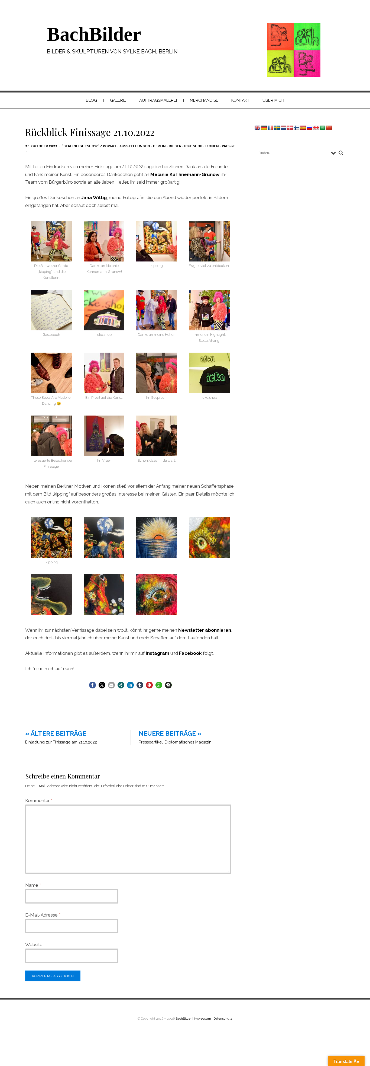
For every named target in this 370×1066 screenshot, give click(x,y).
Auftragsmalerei (158, 100)
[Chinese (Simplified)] (329, 127)
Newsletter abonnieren (204, 630)
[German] (264, 127)
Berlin (159, 146)
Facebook (190, 653)
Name (33, 885)
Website (34, 944)
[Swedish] (277, 127)
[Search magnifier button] (341, 153)
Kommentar (39, 800)
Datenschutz (222, 1018)
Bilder (175, 146)
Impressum (202, 1018)
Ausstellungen (134, 146)
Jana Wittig (94, 197)
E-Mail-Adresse (42, 915)
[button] (92, 685)
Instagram (157, 653)
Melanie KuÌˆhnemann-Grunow (184, 174)
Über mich (273, 100)
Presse (228, 146)
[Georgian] (316, 127)
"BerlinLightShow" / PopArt (89, 146)
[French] (271, 127)
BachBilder (94, 34)
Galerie (118, 100)
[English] (258, 127)
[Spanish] (303, 127)
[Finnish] (297, 127)
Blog (91, 100)
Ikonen (212, 146)
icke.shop (193, 146)
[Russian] (310, 127)
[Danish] (290, 127)
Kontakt (240, 100)
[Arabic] (323, 127)
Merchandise (204, 100)
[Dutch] (284, 127)
